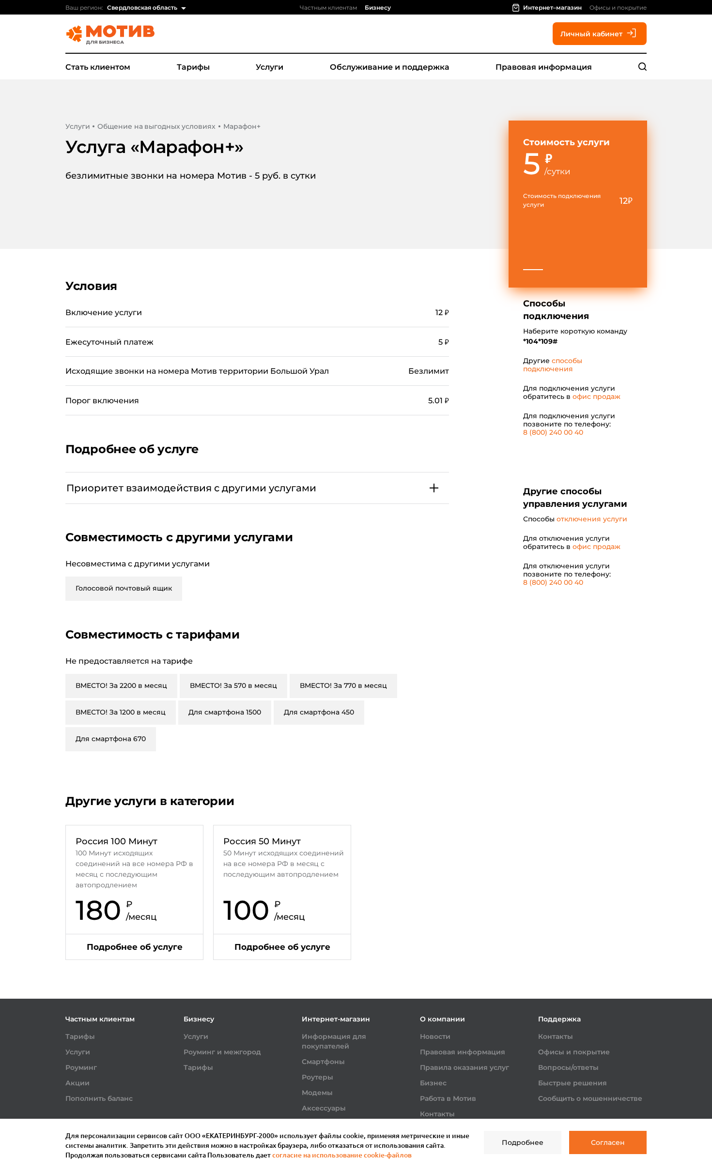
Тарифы (193, 67)
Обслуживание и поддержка (389, 67)
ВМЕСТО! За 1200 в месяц (121, 712)
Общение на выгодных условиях (156, 126)
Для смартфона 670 (111, 738)
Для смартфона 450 (319, 712)
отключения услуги (592, 519)
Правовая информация (543, 67)
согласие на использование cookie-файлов (342, 1154)
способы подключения (552, 364)
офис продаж (596, 396)
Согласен (608, 1142)
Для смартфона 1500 (224, 712)
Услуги (269, 67)
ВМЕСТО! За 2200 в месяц (121, 685)
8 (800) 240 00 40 (553, 432)
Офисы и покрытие (618, 7)
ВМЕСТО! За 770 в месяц (343, 685)
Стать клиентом (97, 67)
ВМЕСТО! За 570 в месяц (233, 685)
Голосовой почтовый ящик (124, 588)
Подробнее (522, 1142)
